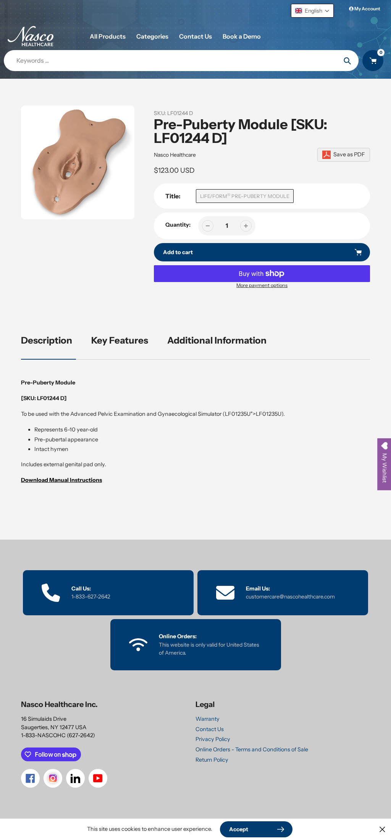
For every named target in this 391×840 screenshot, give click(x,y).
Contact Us (210, 729)
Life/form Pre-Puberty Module (244, 196)
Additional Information (217, 340)
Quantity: (178, 224)
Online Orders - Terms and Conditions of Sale (252, 749)
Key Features (119, 340)
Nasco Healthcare (175, 154)
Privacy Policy (213, 739)
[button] (312, 10)
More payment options (262, 285)
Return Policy (212, 759)
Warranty (208, 718)
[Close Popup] (382, 829)
